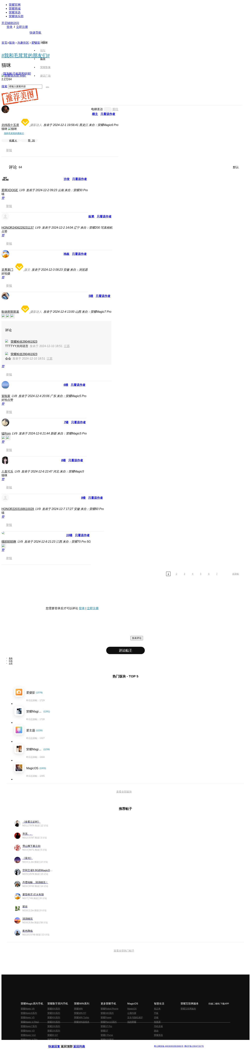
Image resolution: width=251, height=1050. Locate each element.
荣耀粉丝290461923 (24, 341)
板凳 (91, 216)
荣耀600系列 (53, 1008)
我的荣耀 (131, 1022)
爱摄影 (35, 42)
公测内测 (131, 1013)
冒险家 (5, 396)
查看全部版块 (124, 791)
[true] (47, 87)
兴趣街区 (23, 42)
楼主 (95, 114)
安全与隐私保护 (135, 1017)
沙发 (67, 179)
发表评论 (136, 638)
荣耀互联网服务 (188, 1008)
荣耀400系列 (53, 1017)
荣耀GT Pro (106, 1026)
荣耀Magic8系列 (29, 1013)
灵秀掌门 (7, 269)
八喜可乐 (7, 471)
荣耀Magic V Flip (29, 1039)
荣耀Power (106, 1017)
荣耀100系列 (53, 1030)
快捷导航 (35, 32)
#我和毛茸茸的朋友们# (25, 55)
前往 (115, 109)
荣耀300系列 (53, 1022)
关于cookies (103, 1043)
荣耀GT (104, 1030)
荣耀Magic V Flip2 (30, 1022)
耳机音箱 (158, 1026)
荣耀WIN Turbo (81, 1017)
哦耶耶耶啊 (8, 541)
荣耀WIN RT (80, 1013)
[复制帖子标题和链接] (17, 73)
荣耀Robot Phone (109, 1008)
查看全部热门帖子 (124, 950)
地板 (66, 253)
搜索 (4, 86)
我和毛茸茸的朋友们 (14, 133)
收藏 (13, 140)
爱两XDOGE (9, 190)
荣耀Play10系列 (108, 1022)
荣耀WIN (78, 1008)
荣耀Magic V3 (28, 1030)
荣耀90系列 (53, 1039)
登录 (9, 26)
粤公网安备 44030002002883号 (168, 1046)
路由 (156, 1030)
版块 (12, 42)
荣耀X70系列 (107, 1039)
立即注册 (22, 26)
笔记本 (157, 1008)
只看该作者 (108, 114)
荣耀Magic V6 (28, 1008)
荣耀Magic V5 (28, 1017)
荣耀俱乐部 (16, 16)
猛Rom (6, 433)
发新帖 (235, 574)
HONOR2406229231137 (17, 227)
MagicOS (132, 1008)
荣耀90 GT (52, 1035)
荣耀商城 (15, 8)
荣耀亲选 (15, 12)
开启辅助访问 (10, 23)
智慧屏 (157, 1022)
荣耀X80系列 (107, 1013)
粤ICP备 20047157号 (194, 1046)
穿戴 (156, 1017)
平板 (156, 1013)
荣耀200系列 (53, 1026)
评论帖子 (125, 650)
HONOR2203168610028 (17, 508)
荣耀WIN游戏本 (81, 1022)
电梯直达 (97, 109)
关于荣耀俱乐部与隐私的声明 (82, 1043)
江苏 (67, 346)
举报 (9, 150)
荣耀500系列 (53, 1013)
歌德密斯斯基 (10, 311)
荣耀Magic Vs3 (28, 1035)
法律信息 (113, 1043)
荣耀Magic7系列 (29, 1026)
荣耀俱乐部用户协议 (58, 1043)
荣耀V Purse (107, 1035)
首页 (42, 41)
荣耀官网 (15, 4)
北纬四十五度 (10, 125)
